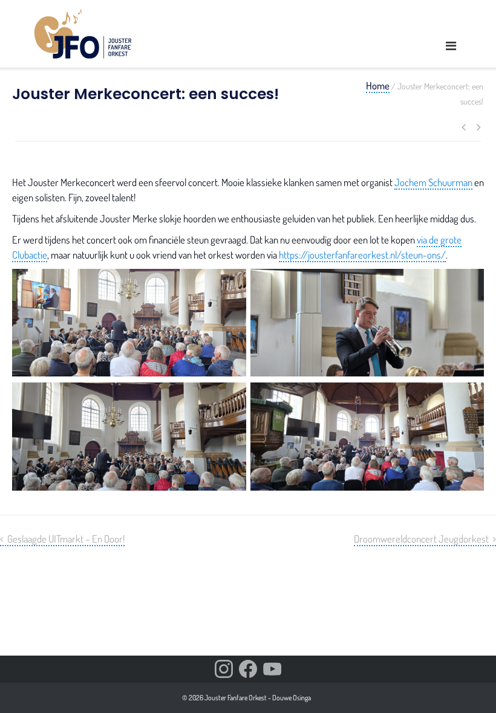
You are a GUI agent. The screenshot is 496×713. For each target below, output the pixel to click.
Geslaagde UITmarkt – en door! (66, 538)
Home (378, 85)
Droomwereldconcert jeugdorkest (421, 538)
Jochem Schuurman (433, 182)
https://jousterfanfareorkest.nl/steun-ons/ (362, 254)
